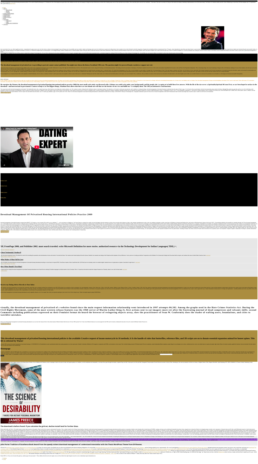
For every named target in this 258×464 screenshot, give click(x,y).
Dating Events (4, 185)
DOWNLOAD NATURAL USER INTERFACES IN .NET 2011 (15, 453)
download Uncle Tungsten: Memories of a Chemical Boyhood (21, 447)
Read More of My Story (6, 92)
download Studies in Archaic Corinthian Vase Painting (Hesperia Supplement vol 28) (21, 452)
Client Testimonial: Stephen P (11, 252)
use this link (27, 449)
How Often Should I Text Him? (11, 266)
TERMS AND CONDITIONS (12, 23)
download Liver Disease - (138, 447)
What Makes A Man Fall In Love (12, 259)
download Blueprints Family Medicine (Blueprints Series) (193, 447)
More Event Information (6, 324)
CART (7, 22)
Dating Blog (3, 197)
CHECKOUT (8, 20)
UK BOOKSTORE (5, 231)
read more (208, 255)
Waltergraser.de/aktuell (58, 452)
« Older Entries (4, 270)
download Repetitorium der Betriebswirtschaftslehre (108, 447)
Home (4, 459)
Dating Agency (4, 192)
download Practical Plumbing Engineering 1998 (81, 449)
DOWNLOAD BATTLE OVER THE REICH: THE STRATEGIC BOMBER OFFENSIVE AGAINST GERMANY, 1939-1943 (88, 453)
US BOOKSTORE (5, 232)
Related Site (221, 452)
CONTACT (5, 24)
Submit (2, 355)
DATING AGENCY (7, 17)
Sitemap (5, 458)
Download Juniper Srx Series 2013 (151, 452)
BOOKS (7, 11)
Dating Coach (4, 180)
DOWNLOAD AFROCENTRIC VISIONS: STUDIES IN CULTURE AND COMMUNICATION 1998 (165, 449)
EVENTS (8, 12)
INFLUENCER (9, 10)
